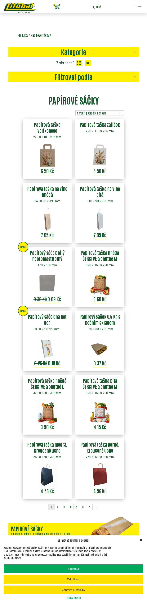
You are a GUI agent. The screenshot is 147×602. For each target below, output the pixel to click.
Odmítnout (73, 579)
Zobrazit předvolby (73, 589)
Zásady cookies (73, 597)
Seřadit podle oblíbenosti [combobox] (91, 113)
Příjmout (73, 568)
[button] (141, 540)
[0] (58, 7)
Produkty (23, 35)
